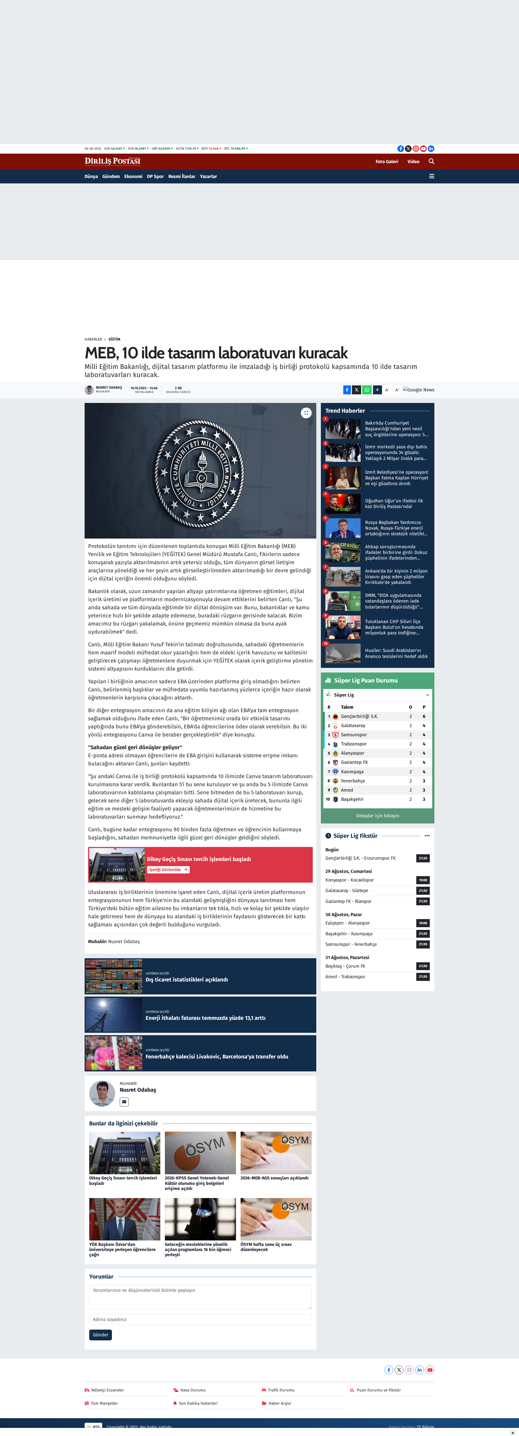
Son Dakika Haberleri (198, 1403)
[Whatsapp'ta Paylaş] (367, 389)
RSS (96, 1427)
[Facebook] (388, 1370)
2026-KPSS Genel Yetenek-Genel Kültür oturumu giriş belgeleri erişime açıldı (197, 1183)
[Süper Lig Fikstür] (427, 836)
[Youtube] (429, 1370)
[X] (399, 1370)
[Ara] (431, 161)
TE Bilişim (425, 1427)
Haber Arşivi (280, 1403)
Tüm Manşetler (104, 1403)
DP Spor (155, 176)
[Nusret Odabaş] (102, 1093)
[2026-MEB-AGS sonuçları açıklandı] (276, 1153)
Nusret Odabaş (138, 1090)
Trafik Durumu (281, 1390)
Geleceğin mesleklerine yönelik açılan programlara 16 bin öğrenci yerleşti (198, 1249)
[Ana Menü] (431, 176)
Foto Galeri (387, 161)
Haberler (93, 339)
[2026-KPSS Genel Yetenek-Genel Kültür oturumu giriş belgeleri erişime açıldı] (200, 1153)
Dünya (91, 176)
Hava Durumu (193, 1390)
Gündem (111, 176)
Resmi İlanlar (181, 176)
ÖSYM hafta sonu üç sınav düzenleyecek (266, 1247)
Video (414, 161)
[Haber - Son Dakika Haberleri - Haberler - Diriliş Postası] (113, 161)
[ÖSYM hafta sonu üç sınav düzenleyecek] (276, 1219)
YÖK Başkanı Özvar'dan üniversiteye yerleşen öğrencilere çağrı (122, 1249)
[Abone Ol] (418, 390)
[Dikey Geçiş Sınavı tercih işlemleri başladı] (124, 1153)
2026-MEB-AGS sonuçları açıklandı (275, 1178)
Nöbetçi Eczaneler (107, 1390)
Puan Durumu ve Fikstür (379, 1390)
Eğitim (114, 339)
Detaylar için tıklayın (377, 816)
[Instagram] (409, 1370)
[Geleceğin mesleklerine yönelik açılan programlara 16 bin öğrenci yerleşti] (200, 1219)
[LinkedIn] (419, 1370)
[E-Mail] (124, 1102)
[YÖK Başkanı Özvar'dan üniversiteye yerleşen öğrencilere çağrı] (124, 1219)
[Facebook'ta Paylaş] (347, 389)
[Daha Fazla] (377, 389)
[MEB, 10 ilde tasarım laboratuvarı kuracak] (200, 471)
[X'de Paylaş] (356, 389)
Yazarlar (208, 176)
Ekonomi (133, 176)
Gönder (100, 1335)
